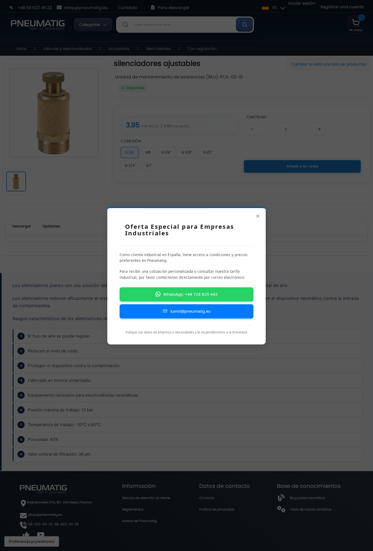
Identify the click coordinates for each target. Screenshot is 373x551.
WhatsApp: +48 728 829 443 (190, 294)
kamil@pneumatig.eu (190, 311)
